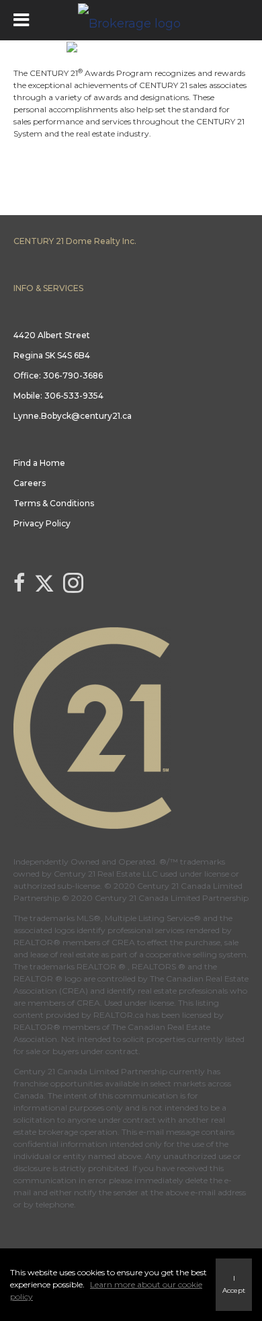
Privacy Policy (42, 523)
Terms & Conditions (53, 503)
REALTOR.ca (118, 1015)
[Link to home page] (131, 20)
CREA (123, 942)
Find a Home (39, 463)
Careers (29, 483)
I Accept (233, 1284)
